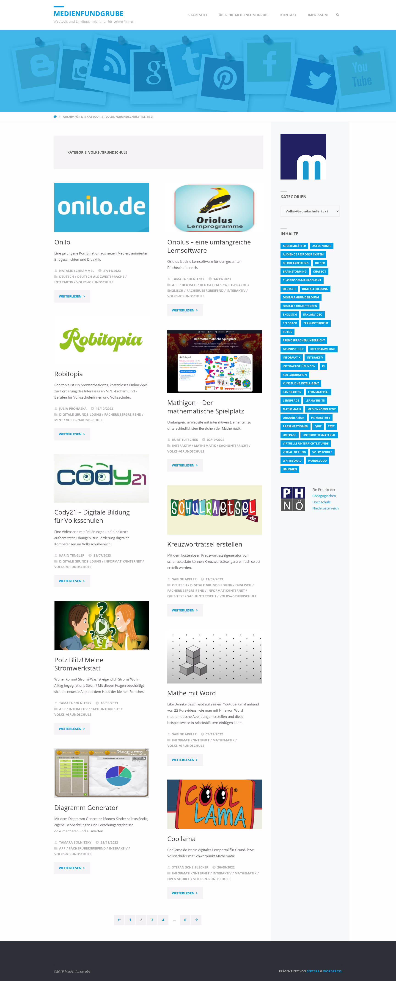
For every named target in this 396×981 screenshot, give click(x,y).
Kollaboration (295, 375)
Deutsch (66, 277)
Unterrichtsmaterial (319, 435)
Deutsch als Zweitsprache (100, 277)
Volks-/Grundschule (94, 282)
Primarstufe (320, 418)
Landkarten (292, 392)
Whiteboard (292, 461)
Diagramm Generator (86, 807)
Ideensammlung (322, 349)
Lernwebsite (315, 400)
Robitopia (68, 373)
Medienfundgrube (89, 13)
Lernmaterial (318, 392)
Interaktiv (63, 282)
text (331, 426)
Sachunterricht (233, 446)
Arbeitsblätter (294, 246)
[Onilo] (101, 207)
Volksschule (322, 452)
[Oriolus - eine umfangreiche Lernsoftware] (214, 207)
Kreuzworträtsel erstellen (204, 544)
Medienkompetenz (322, 409)
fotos (287, 332)
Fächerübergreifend (205, 291)
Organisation (294, 418)
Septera (312, 971)
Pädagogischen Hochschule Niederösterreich (325, 501)
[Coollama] (214, 804)
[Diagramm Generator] (101, 773)
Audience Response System (303, 254)
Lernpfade (291, 400)
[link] (338, 15)
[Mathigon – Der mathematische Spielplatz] (214, 361)
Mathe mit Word (191, 693)
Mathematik (205, 446)
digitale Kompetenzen (300, 306)
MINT (58, 420)
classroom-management (302, 280)
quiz (318, 426)
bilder (320, 263)
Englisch (175, 291)
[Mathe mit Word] (214, 656)
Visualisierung (294, 452)
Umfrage (289, 435)
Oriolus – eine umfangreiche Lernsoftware (209, 246)
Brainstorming (295, 271)
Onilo (62, 242)
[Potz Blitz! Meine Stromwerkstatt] (101, 625)
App (175, 285)
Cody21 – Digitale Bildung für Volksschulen (92, 516)
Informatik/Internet (123, 561)
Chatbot (319, 271)
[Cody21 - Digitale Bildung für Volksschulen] (101, 478)
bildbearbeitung (296, 263)
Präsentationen (295, 426)
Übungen (290, 469)
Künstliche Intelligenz (301, 383)
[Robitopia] (101, 340)
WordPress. (332, 971)
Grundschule (293, 349)
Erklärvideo (312, 314)
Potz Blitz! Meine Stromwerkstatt (78, 663)
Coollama (181, 838)
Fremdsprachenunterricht (304, 340)
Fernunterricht (315, 323)
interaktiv (315, 357)
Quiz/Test (175, 596)
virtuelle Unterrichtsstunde (306, 443)
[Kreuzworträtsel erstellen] (214, 510)
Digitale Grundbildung (80, 415)
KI (323, 366)
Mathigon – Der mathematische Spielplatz (205, 406)
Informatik (291, 357)
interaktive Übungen (299, 366)
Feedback (290, 323)
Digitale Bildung (315, 289)
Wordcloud (317, 461)
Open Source (178, 879)
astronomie (321, 246)
